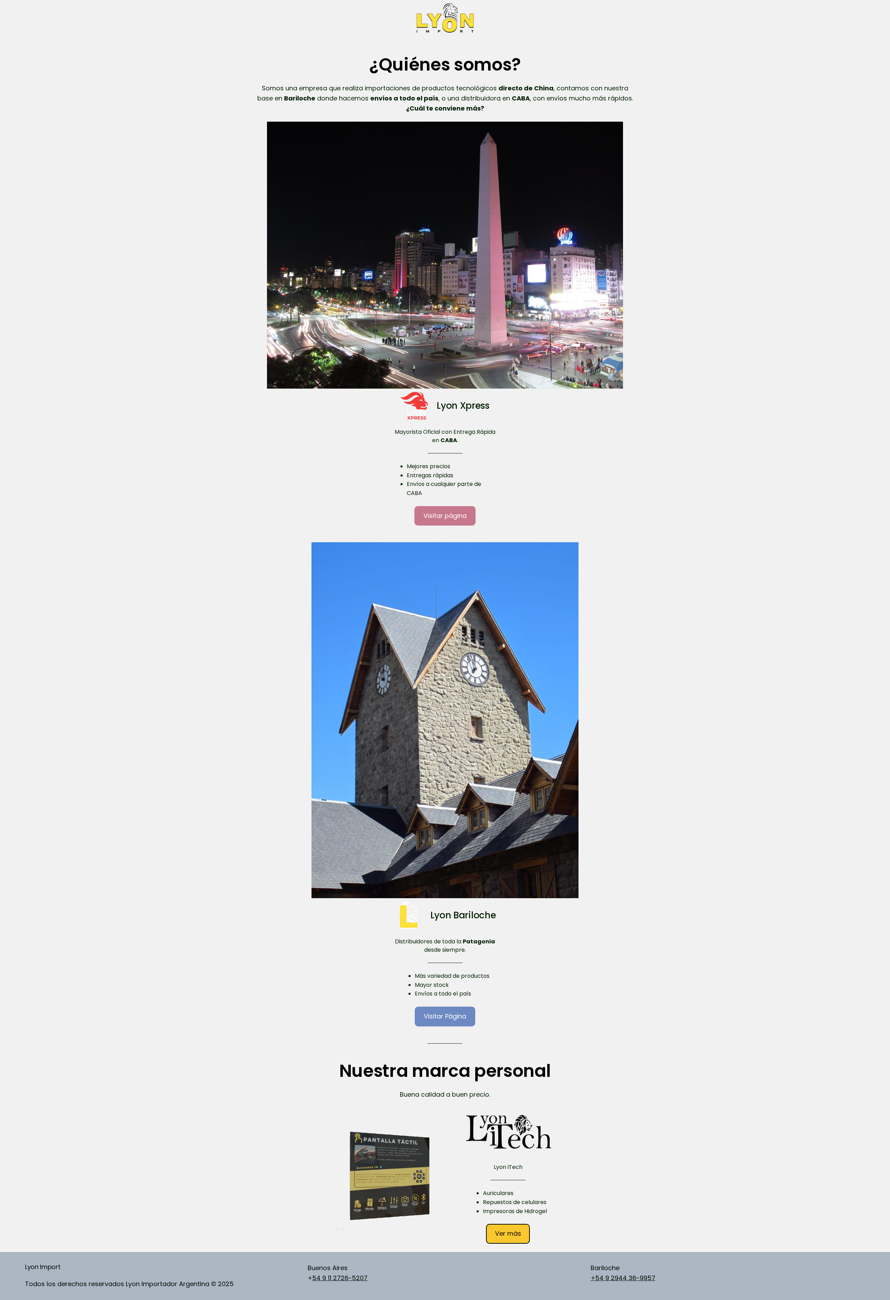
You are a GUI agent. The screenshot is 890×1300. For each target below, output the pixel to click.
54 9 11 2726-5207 (339, 1278)
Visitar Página (445, 1016)
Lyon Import (42, 1266)
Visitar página (445, 515)
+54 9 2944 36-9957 (623, 1278)
